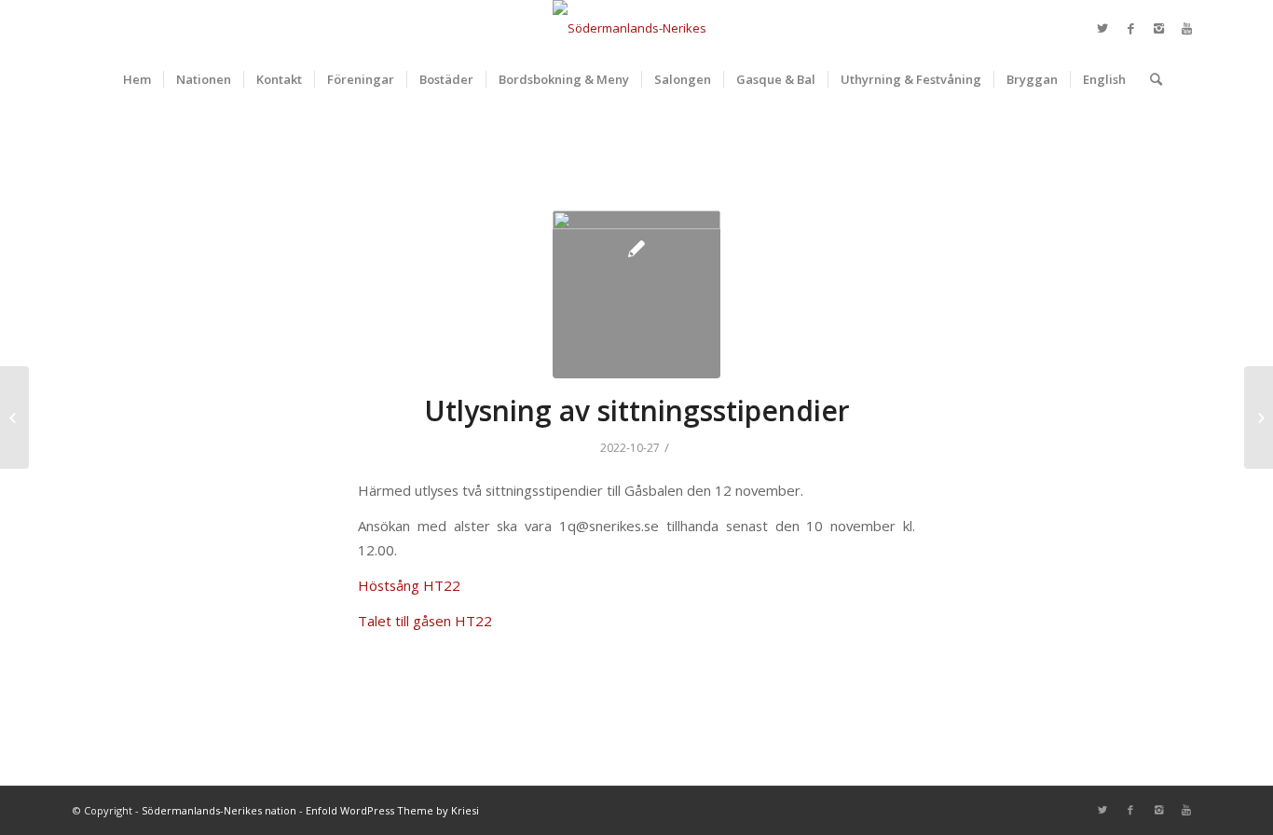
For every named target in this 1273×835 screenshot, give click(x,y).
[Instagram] (1158, 28)
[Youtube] (1186, 28)
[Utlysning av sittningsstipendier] (636, 294)
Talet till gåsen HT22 (425, 620)
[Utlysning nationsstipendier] (1258, 417)
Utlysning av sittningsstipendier (637, 410)
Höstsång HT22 (409, 585)
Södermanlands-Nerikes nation (219, 810)
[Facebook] (1130, 28)
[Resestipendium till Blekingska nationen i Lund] (14, 417)
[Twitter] (1102, 28)
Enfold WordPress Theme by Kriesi (392, 810)
